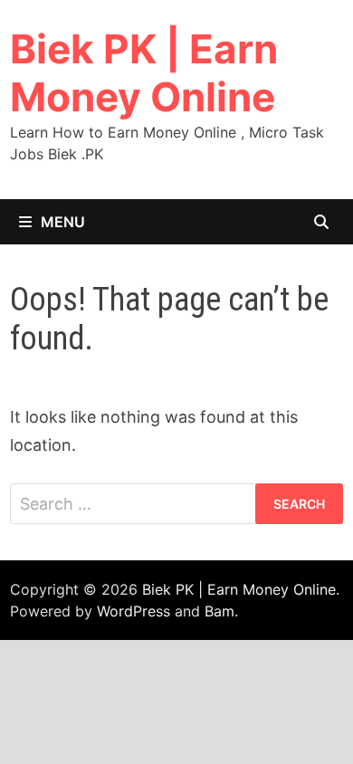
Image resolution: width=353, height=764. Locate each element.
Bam (219, 611)
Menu (63, 222)
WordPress (133, 611)
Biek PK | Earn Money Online (144, 72)
